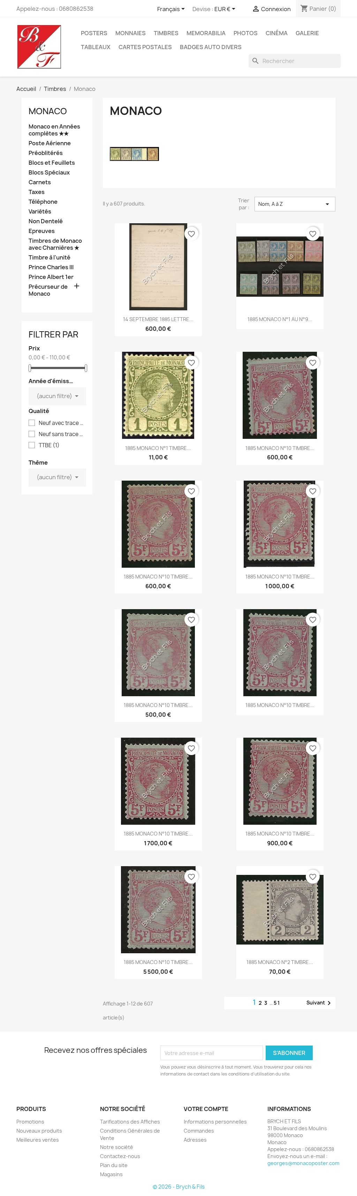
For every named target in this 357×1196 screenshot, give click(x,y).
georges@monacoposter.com (303, 1163)
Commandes (199, 1130)
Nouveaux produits (39, 1130)
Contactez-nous (120, 1156)
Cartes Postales (145, 47)
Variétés (40, 211)
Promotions (30, 1121)
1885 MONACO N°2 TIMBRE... (279, 962)
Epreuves (42, 231)
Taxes (37, 192)
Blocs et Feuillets (52, 162)
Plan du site (114, 1165)
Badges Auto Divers (211, 47)
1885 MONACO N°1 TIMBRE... (158, 448)
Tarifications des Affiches (130, 1121)
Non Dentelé (46, 221)
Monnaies (130, 33)
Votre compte (206, 1109)
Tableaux (96, 47)
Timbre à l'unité (49, 257)
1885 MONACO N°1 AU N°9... (280, 319)
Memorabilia (206, 33)
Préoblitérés (46, 153)
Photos (246, 33)
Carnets (40, 182)
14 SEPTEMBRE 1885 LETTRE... (158, 319)
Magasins (111, 1174)
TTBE (49, 445)
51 (277, 1003)
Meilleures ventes (37, 1139)
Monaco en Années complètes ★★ (54, 130)
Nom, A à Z (295, 204)
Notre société (116, 1147)
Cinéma (277, 33)
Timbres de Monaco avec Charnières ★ (55, 244)
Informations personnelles (215, 1121)
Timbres (166, 33)
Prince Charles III (51, 267)
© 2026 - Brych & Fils (179, 1186)
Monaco (48, 111)
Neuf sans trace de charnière (62, 434)
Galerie (307, 33)
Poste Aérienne (50, 143)
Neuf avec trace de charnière (62, 423)
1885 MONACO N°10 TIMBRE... (279, 448)
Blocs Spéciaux (49, 172)
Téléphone (43, 201)
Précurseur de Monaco (48, 290)
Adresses (195, 1139)
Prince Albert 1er (51, 277)
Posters (94, 33)
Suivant (319, 1003)
